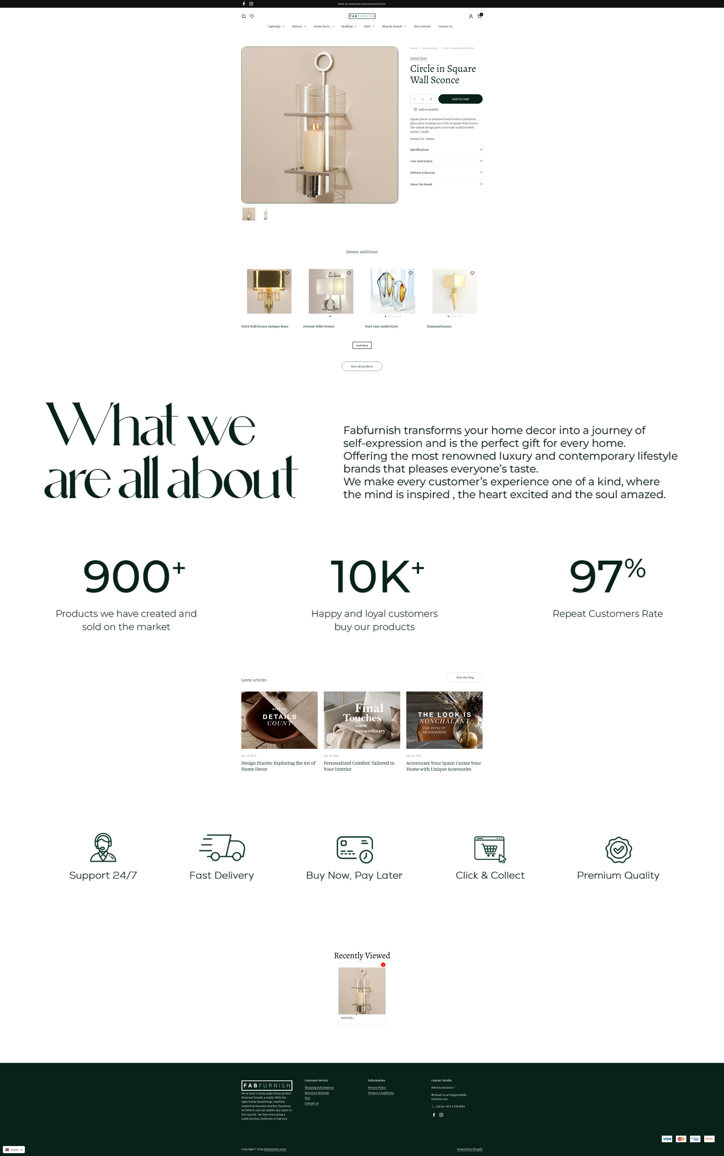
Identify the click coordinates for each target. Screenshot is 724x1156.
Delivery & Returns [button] (422, 172)
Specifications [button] (419, 149)
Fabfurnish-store (275, 1149)
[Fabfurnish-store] (362, 16)
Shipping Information (319, 1087)
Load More (362, 345)
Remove (383, 965)
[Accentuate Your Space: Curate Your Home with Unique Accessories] (444, 720)
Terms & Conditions (381, 1093)
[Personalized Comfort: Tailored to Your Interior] (362, 720)
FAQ (307, 1098)
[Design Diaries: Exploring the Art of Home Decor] (279, 720)
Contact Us (312, 1103)
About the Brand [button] (421, 184)
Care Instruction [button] (421, 161)
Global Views (418, 58)
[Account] (471, 16)
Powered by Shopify (470, 1149)
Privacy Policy (377, 1087)
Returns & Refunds (317, 1093)
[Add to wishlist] (287, 273)
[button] (243, 16)
